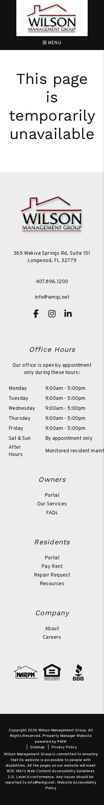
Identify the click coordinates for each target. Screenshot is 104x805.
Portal (52, 495)
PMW (62, 741)
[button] (36, 313)
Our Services (52, 504)
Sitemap (37, 747)
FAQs (52, 513)
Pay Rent (52, 567)
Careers (52, 637)
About (52, 629)
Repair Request (52, 575)
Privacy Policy (64, 747)
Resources (52, 584)
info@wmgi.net (52, 297)
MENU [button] (54, 43)
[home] (52, 19)
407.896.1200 (52, 282)
